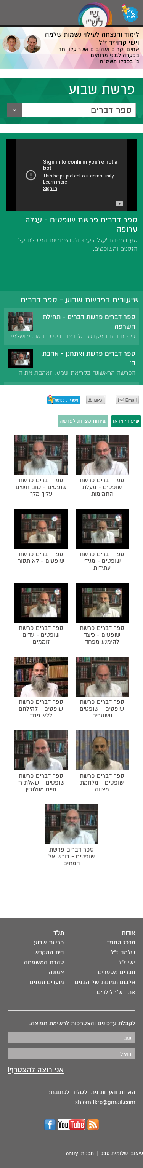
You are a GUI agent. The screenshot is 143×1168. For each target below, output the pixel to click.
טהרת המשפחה (44, 962)
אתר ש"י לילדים (116, 992)
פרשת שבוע (49, 942)
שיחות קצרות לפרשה (82, 421)
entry (72, 1153)
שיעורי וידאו (126, 421)
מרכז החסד (121, 942)
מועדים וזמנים (47, 982)
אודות (128, 932)
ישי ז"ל (127, 962)
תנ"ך (58, 932)
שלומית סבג (114, 1153)
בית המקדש (49, 952)
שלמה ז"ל (123, 952)
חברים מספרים (116, 972)
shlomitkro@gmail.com (105, 1102)
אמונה (56, 972)
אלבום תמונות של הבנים (105, 982)
